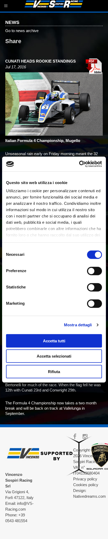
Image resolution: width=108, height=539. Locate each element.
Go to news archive (22, 31)
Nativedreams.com (89, 496)
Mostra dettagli (78, 325)
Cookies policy (85, 485)
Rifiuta (54, 371)
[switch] (94, 271)
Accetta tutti (54, 340)
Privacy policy (85, 479)
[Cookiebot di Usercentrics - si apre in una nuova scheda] (79, 164)
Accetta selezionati (54, 356)
